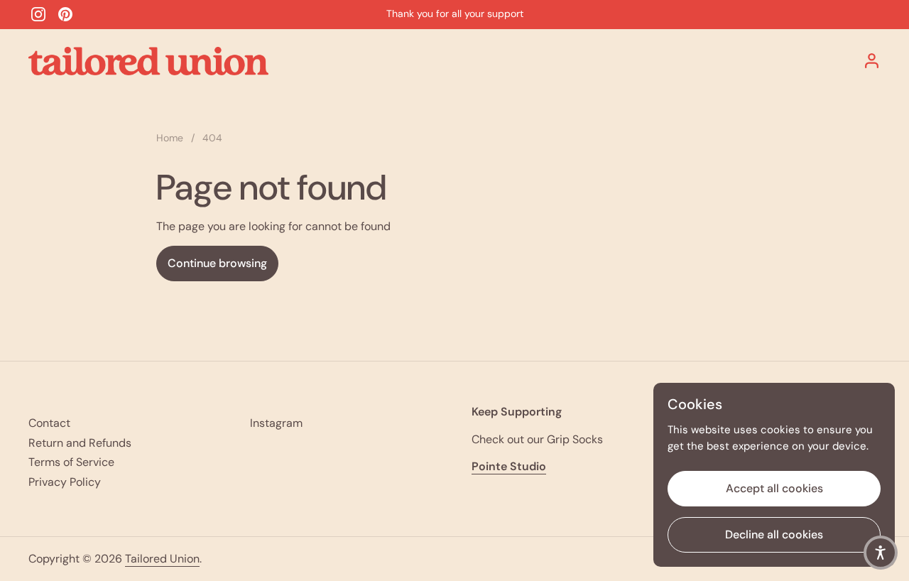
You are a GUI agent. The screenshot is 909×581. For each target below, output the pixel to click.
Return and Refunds (79, 442)
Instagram (276, 423)
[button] (881, 553)
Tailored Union (162, 558)
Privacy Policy (64, 481)
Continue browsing (217, 263)
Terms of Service (71, 462)
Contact (49, 423)
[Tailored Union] (148, 61)
